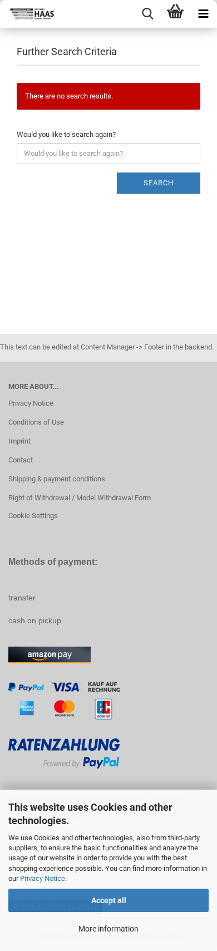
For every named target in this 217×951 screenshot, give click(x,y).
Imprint (19, 441)
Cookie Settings (33, 515)
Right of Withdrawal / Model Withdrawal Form (79, 498)
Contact (20, 460)
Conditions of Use (36, 422)
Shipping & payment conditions (56, 479)
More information (108, 928)
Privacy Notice (42, 878)
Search (159, 183)
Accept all (108, 900)
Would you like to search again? (66, 134)
